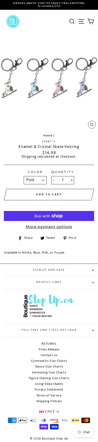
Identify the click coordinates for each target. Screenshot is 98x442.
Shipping (28, 157)
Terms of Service (49, 396)
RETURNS (48, 344)
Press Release (49, 350)
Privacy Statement (49, 390)
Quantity (62, 172)
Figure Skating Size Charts (49, 378)
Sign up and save (49, 270)
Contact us (49, 355)
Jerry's (48, 141)
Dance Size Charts (49, 367)
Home (47, 136)
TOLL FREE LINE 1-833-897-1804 (49, 330)
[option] (49, 5)
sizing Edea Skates (49, 384)
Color (35, 172)
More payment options (49, 227)
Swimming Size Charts (49, 373)
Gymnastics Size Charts (49, 361)
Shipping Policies (49, 401)
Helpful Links (49, 282)
